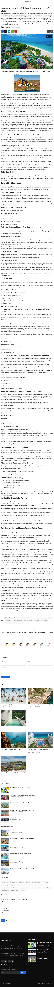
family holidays (8, 623)
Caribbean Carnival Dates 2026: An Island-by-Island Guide (22, 795)
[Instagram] (9, 961)
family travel (16, 617)
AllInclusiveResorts (15, 887)
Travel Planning (5, 885)
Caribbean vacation (40, 617)
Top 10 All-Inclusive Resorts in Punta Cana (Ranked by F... (22, 802)
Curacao (4, 904)
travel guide (12, 885)
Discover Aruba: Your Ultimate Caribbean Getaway (20, 853)
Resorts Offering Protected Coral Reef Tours (11, 749)
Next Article (30, 630)
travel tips (28, 882)
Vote (3, 920)
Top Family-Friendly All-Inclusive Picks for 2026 (12, 705)
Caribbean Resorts (8, 617)
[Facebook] (2, 961)
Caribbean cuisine (29, 885)
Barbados (39, 887)
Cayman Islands (5, 910)
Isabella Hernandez (4, 728)
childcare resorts (8, 620)
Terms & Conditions (40, 983)
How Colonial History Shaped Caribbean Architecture (43, 957)
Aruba (3, 901)
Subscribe (23, 972)
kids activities (36, 620)
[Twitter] (5, 961)
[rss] (12, 961)
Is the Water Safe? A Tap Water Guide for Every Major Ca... (22, 810)
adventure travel (45, 882)
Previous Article (22, 630)
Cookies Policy (49, 983)
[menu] (1, 2)
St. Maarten (4, 906)
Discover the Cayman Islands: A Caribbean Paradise (21, 846)
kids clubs (23, 617)
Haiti (3, 917)
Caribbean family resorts (17, 623)
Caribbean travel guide (25, 887)
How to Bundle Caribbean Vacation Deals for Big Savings (40, 632)
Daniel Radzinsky (4, 706)
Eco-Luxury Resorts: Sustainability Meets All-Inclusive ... (13, 773)
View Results (9, 920)
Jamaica (33, 887)
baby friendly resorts (28, 620)
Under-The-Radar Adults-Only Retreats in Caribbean (40, 705)
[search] (52, 2)
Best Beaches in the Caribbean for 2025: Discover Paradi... (22, 868)
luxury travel (23, 890)
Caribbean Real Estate (47, 887)
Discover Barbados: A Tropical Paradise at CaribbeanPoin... (22, 838)
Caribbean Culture (38, 885)
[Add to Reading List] (51, 31)
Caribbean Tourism (20, 885)
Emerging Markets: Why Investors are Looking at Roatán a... (22, 831)
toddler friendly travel (18, 620)
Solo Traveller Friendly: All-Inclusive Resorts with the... (13, 727)
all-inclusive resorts (36, 882)
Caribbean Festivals (5, 890)
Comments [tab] (5, 657)
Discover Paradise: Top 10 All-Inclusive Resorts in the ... (21, 861)
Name (2, 661)
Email (29, 661)
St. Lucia (4, 912)
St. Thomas (4, 908)
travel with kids (49, 617)
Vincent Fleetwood (13, 839)
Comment (3, 667)
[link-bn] (27, 84)
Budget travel (21, 882)
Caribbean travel (5, 882)
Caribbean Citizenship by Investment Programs (20, 817)
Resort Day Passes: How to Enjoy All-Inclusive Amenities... (38, 750)
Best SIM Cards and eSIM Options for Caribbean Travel (14, 632)
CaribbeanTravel (13, 882)
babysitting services (31, 617)
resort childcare (44, 620)
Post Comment (5, 677)
